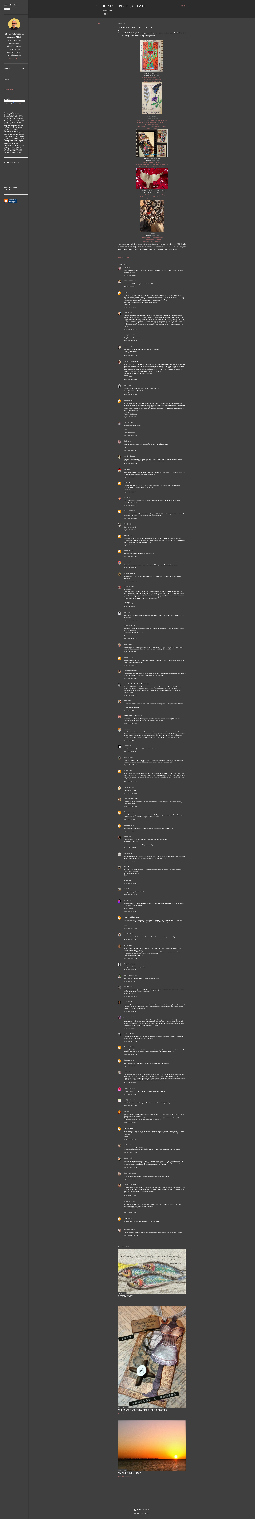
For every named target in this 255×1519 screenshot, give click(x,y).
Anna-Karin (127, 1034)
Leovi (125, 562)
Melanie (126, 346)
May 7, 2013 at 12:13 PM (130, 1105)
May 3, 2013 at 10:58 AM (130, 545)
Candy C (126, 313)
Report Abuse (9, 89)
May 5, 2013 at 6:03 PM (130, 1028)
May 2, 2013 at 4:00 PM (130, 435)
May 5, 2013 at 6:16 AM (130, 939)
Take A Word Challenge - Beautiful (151, 239)
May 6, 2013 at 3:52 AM (130, 1041)
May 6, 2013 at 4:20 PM (130, 1082)
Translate (20, 103)
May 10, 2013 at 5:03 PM (130, 1167)
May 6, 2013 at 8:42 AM (130, 1066)
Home (106, 14)
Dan (125, 469)
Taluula (126, 524)
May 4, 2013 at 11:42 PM (130, 861)
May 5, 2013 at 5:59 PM (130, 1011)
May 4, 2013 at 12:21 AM (130, 710)
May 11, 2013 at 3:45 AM (130, 1179)
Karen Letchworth (130, 361)
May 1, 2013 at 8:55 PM (130, 275)
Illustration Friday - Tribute (151, 124)
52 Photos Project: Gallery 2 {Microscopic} (151, 237)
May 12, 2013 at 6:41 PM (130, 1195)
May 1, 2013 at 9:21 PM (130, 286)
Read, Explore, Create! (124, 6)
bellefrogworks (129, 671)
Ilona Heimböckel (130, 917)
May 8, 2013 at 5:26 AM (130, 1122)
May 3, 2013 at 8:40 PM (130, 652)
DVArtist (126, 987)
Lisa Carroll (127, 456)
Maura (126, 1218)
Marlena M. (127, 1145)
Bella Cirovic (128, 1230)
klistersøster (128, 1173)
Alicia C (126, 644)
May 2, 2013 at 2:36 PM (130, 394)
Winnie (126, 770)
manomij (127, 1128)
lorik (125, 1111)
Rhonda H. (127, 1047)
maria (126, 701)
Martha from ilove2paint (132, 716)
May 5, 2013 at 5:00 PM (130, 996)
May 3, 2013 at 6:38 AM (130, 518)
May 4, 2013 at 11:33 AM (130, 806)
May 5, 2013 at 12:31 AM (130, 883)
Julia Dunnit (128, 511)
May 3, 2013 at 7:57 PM (130, 620)
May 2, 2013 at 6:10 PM (130, 463)
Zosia (125, 1071)
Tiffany (126, 385)
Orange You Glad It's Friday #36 (152, 241)
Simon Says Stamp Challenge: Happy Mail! (151, 166)
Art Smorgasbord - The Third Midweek (142, 1410)
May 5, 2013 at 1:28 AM (130, 911)
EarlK (125, 441)
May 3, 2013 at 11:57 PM (130, 695)
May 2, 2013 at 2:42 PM (130, 417)
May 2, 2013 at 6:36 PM (130, 477)
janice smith (128, 1017)
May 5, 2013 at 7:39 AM (130, 958)
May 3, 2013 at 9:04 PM (130, 665)
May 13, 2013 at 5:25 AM (130, 1212)
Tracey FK (127, 657)
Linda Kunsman (129, 799)
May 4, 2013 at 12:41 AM (130, 723)
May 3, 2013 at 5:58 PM (130, 581)
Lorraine (126, 746)
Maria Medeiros (129, 281)
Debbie (126, 757)
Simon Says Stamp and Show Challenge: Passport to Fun (151, 164)
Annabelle (127, 587)
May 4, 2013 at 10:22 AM (130, 793)
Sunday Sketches (151, 128)
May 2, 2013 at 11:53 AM (130, 355)
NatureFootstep (129, 975)
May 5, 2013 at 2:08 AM (130, 928)
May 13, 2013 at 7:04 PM (130, 1224)
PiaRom (126, 535)
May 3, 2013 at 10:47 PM (130, 678)
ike (125, 867)
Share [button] (98, 24)
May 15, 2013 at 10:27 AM (131, 1235)
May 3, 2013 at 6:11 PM (130, 607)
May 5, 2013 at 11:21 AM (130, 969)
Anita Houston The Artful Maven (135, 684)
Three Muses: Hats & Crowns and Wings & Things (152, 195)
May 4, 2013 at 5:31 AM (130, 751)
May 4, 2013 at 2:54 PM (130, 831)
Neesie (126, 945)
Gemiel (126, 1002)
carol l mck (127, 934)
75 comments (126, 1300)
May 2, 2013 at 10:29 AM (130, 340)
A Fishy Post (125, 1296)
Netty (126, 836)
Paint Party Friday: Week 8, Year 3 (151, 77)
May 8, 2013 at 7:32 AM (130, 1139)
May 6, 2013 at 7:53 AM (130, 1054)
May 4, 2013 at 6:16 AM (130, 765)
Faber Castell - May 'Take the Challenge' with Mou (151, 126)
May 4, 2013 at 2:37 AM (130, 740)
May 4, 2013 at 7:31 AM (130, 781)
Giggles (126, 900)
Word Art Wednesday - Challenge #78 (151, 79)
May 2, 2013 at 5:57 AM (130, 329)
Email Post (125, 257)
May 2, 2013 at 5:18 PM (130, 450)
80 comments (126, 1476)
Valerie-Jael (127, 787)
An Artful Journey (130, 1473)
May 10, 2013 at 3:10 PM (130, 1152)
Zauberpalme (128, 1088)
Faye (125, 267)
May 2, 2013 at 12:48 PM (130, 379)
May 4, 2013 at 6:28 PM (130, 848)
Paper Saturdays (151, 199)
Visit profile (14, 58)
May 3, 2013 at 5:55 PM (130, 568)
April (125, 482)
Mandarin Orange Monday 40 (151, 81)
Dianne (126, 853)
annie (125, 612)
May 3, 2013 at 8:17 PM (130, 638)
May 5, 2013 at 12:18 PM (130, 981)
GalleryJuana (128, 1100)
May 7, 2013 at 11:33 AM (130, 1094)
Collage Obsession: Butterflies (151, 162)
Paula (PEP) (128, 292)
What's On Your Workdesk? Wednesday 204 (151, 197)
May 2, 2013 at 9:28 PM (130, 492)
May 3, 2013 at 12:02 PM (130, 556)
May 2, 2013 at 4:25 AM (130, 307)
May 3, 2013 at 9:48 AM (130, 530)
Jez (125, 729)
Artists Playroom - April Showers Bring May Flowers (152, 120)
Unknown (127, 400)
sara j (125, 497)
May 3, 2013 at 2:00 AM (130, 505)
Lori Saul (126, 422)
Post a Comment (123, 1240)
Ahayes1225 (128, 573)
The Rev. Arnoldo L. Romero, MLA (14, 35)
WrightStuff (128, 964)
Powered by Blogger (143, 1509)
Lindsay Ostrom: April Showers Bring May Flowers (151, 122)
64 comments (126, 1414)
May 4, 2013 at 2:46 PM (130, 819)
